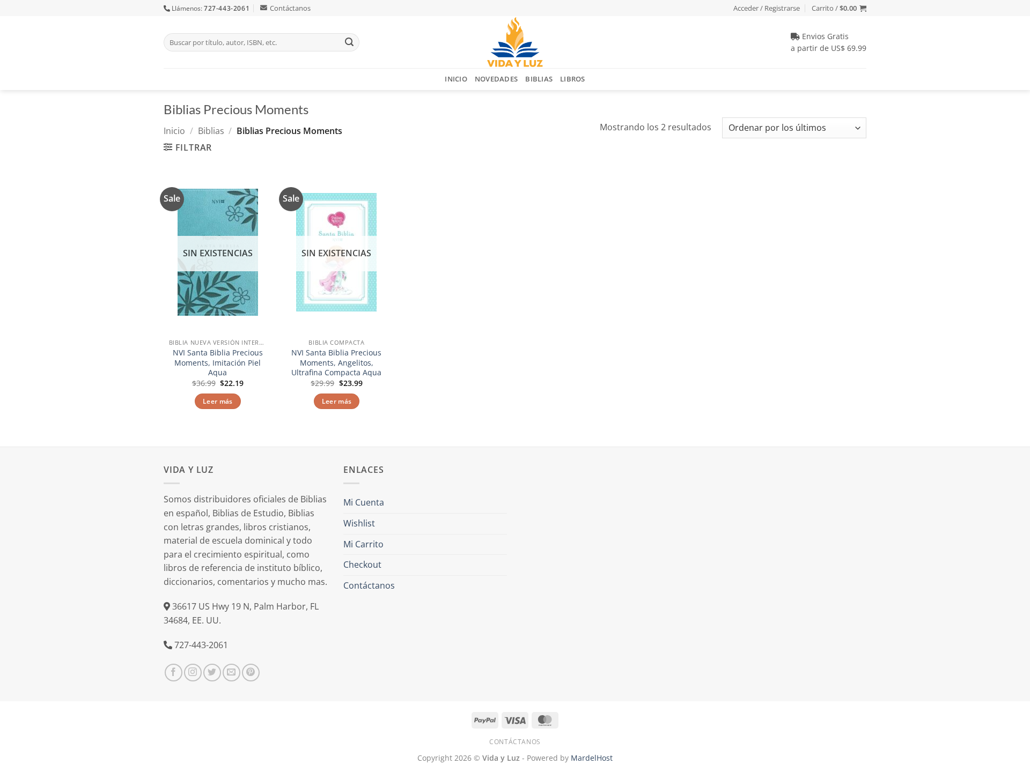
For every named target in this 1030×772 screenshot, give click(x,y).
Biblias (539, 79)
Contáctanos (290, 8)
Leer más (218, 401)
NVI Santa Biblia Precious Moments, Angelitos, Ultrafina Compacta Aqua (336, 362)
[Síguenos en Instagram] (193, 672)
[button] (839, 8)
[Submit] (349, 42)
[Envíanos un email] (231, 672)
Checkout (362, 564)
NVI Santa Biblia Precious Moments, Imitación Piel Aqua (218, 362)
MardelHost (592, 758)
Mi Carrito (363, 544)
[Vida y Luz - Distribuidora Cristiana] (515, 42)
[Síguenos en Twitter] (212, 672)
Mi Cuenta (363, 502)
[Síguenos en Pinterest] (251, 672)
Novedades (496, 79)
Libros (572, 79)
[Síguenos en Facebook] (173, 672)
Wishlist (359, 523)
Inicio (456, 79)
